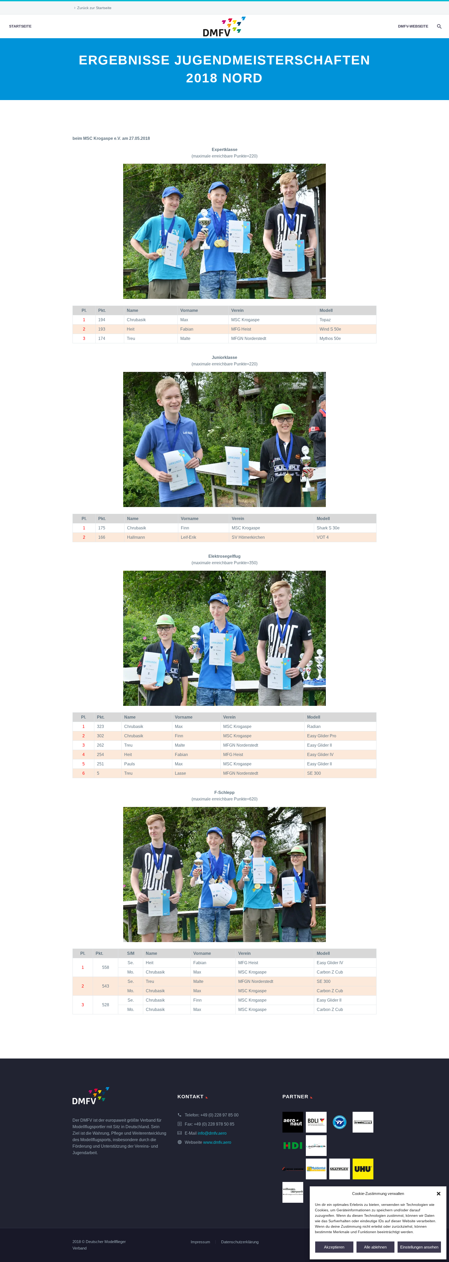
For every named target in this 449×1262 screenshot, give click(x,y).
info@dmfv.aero (212, 1133)
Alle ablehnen (375, 1247)
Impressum (200, 1242)
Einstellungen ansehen (419, 1247)
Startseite (20, 26)
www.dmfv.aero (217, 1142)
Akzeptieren (334, 1247)
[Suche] (439, 26)
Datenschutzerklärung (240, 1242)
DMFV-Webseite (413, 26)
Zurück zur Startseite (94, 8)
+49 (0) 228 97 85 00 (219, 1115)
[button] (438, 1193)
